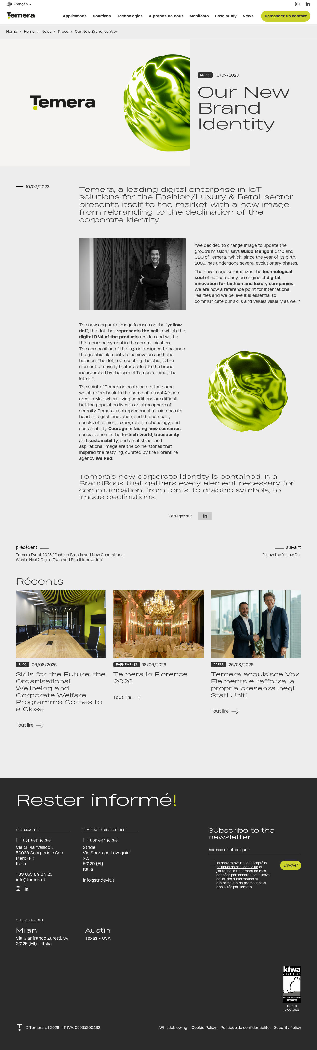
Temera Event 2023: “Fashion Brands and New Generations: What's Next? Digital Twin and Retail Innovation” (70, 557)
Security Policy (287, 1027)
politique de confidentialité (237, 867)
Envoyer (290, 865)
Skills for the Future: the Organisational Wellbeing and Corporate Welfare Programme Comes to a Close (61, 692)
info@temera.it (30, 879)
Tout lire (24, 725)
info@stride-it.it (98, 880)
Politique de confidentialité (245, 1027)
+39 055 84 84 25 (34, 874)
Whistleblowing (173, 1027)
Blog (22, 665)
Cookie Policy (204, 1027)
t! (19, 1027)
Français (24, 7)
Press (63, 31)
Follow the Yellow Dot (281, 554)
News (46, 31)
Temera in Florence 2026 (150, 678)
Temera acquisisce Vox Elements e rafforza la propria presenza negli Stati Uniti (255, 685)
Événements (126, 665)
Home (11, 31)
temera (22, 15)
